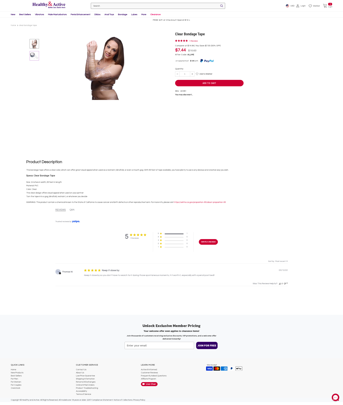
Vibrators (39, 14)
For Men (14, 379)
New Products (17, 373)
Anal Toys (109, 14)
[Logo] (49, 5)
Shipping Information (85, 379)
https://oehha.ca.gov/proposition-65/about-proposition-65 (200, 202)
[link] (186, 41)
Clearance (155, 14)
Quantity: (179, 69)
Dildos (97, 14)
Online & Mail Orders (85, 385)
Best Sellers (25, 14)
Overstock (15, 388)
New (13, 14)
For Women (16, 382)
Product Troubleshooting (87, 388)
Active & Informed (149, 370)
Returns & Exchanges (85, 382)
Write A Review (208, 242)
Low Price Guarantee (85, 376)
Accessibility (81, 391)
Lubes (134, 14)
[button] (173, 234)
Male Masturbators (57, 14)
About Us (80, 373)
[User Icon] (298, 6)
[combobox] (278, 261)
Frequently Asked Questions (153, 376)
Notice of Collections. (123, 400)
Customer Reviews (149, 373)
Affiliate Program (148, 379)
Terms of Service (83, 394)
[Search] (221, 6)
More (143, 14)
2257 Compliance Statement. (100, 400)
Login (303, 6)
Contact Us (81, 370)
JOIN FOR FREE (206, 345)
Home (13, 25)
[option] (104, 95)
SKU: (177, 91)
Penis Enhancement (80, 14)
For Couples (16, 385)
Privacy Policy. (139, 400)
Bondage (122, 14)
